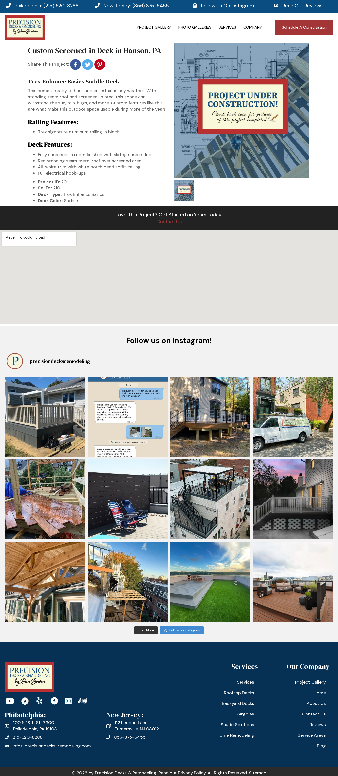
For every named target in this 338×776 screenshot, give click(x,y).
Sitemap (257, 773)
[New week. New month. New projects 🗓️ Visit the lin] (293, 417)
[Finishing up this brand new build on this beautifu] (45, 417)
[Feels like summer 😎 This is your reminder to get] (128, 499)
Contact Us (169, 221)
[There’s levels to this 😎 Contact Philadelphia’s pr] (128, 582)
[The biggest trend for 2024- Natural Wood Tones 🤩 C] (45, 582)
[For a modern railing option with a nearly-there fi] (210, 417)
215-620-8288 (28, 737)
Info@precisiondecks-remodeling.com (52, 746)
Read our (182, 773)
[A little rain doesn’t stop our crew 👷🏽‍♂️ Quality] (45, 499)
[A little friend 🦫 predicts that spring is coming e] (293, 582)
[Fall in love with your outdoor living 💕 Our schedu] (210, 582)
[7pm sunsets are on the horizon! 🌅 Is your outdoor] (293, 499)
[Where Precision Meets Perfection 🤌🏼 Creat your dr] (210, 499)
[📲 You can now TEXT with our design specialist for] (128, 417)
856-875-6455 (129, 737)
